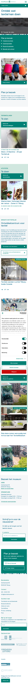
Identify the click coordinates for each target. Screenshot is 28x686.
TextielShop (4, 608)
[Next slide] (8, 157)
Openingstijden (7, 43)
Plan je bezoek (11, 563)
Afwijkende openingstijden (8, 501)
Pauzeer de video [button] (8, 32)
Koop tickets (6, 82)
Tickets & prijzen (8, 41)
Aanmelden (14, 539)
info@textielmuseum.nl (7, 594)
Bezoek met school (8, 49)
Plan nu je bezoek (7, 469)
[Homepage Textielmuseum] (8, 2)
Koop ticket (5, 5)
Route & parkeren (8, 46)
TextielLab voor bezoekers (10, 246)
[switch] (24, 343)
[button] (26, 2)
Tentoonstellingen (8, 124)
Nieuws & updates (8, 377)
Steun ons (5, 680)
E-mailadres (6, 532)
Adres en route (5, 606)
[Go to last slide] (2, 157)
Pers (2, 613)
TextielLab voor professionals (9, 601)
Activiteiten (6, 176)
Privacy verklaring (6, 610)
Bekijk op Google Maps (7, 488)
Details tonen (19, 358)
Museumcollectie (6, 603)
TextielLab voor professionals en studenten (11, 252)
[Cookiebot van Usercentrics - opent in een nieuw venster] (20, 313)
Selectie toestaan (14, 367)
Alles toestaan (14, 363)
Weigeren (14, 371)
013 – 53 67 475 (5, 592)
